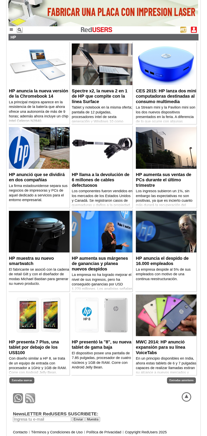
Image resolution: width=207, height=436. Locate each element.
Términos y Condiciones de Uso (57, 432)
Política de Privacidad (103, 432)
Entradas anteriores (181, 380)
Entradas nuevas (22, 380)
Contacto (20, 432)
